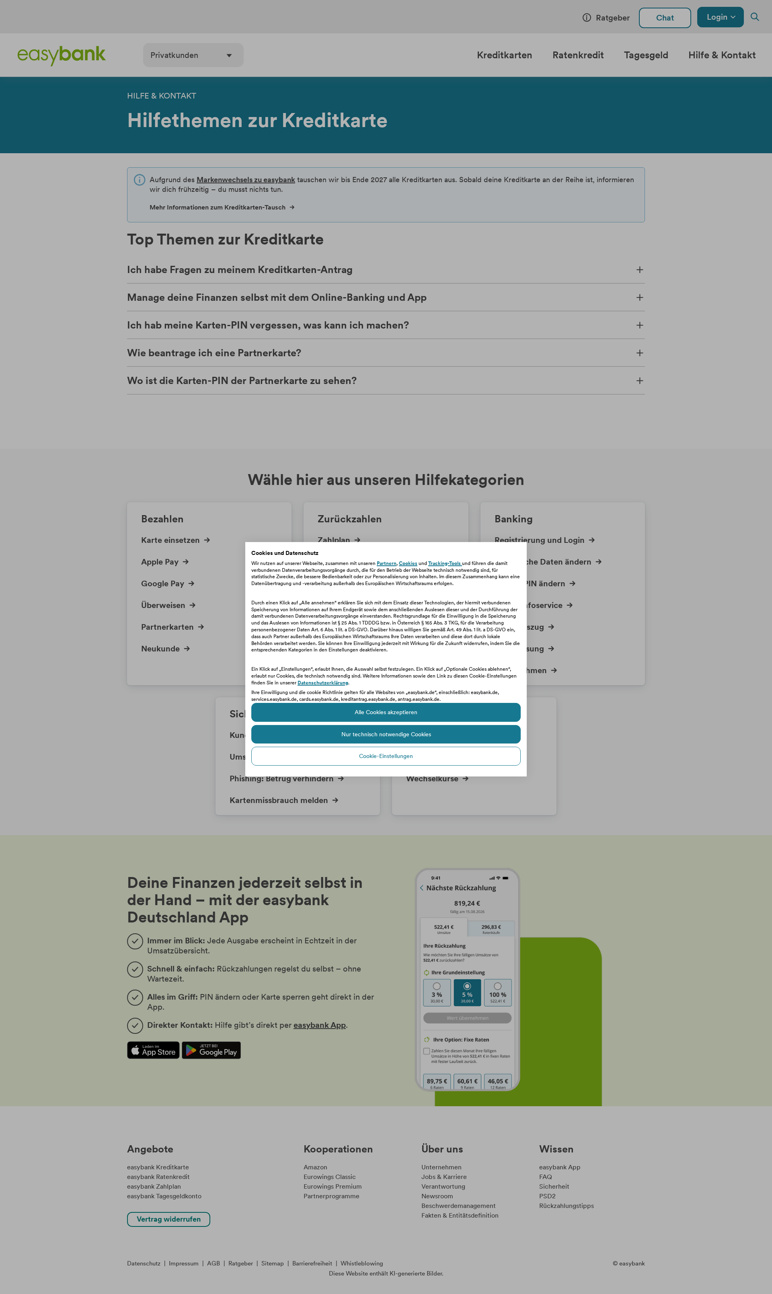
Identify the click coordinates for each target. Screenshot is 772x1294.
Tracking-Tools (445, 563)
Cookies (408, 563)
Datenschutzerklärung (323, 682)
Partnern (386, 563)
